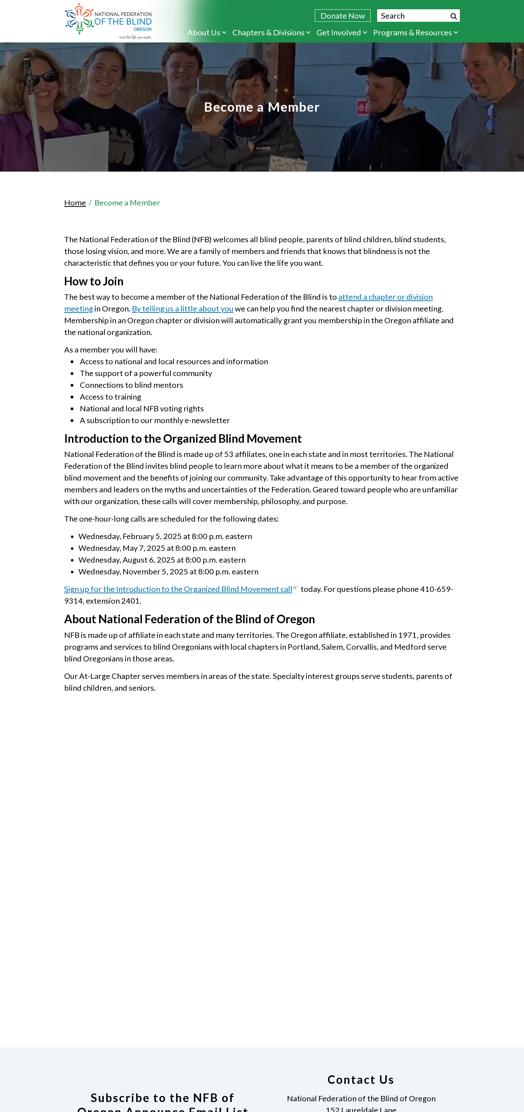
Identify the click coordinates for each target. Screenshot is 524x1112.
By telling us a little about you (182, 308)
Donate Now (342, 15)
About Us (203, 32)
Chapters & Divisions (268, 32)
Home (75, 202)
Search (453, 16)
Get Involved (339, 32)
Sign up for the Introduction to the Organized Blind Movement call (178, 589)
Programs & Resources (412, 32)
